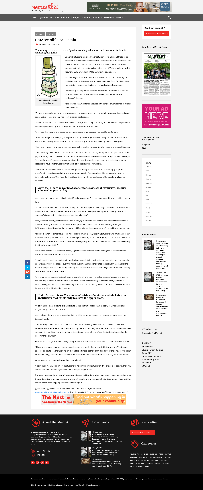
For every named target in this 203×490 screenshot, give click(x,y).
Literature (149, 204)
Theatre (148, 208)
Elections (143, 457)
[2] (83, 404)
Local (147, 171)
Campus (75, 17)
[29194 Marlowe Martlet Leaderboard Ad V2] (129, 11)
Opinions (43, 17)
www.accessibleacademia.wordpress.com (52, 392)
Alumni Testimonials (139, 454)
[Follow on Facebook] (33, 462)
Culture (65, 17)
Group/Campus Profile (139, 460)
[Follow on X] (42, 462)
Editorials (149, 183)
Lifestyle (51, 34)
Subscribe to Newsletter (156, 34)
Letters (148, 187)
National (148, 175)
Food (147, 200)
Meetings (97, 17)
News (33, 17)
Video (147, 466)
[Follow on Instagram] (37, 462)
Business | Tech (156, 454)
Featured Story (155, 457)
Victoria (148, 179)
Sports (148, 212)
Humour (86, 17)
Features (54, 17)
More (118, 17)
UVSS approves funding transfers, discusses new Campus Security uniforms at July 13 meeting (105, 452)
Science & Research (153, 463)
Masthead (109, 17)
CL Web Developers (93, 485)
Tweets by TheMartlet (152, 333)
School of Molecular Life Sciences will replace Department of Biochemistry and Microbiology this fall (162, 306)
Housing (149, 220)
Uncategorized (136, 466)
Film (147, 196)
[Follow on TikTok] (47, 462)
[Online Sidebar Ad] (156, 127)
